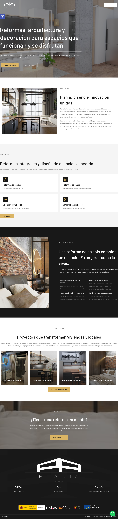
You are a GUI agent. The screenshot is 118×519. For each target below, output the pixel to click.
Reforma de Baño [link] (12, 380)
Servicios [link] (74, 5)
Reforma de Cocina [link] (71, 380)
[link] (2, 16)
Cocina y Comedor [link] (42, 380)
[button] (112, 513)
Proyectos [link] (86, 5)
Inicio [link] (66, 5)
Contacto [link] (96, 5)
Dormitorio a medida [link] (102, 380)
